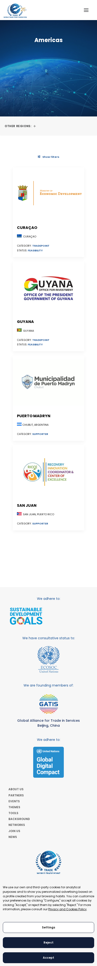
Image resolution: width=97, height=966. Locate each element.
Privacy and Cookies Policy (67, 909)
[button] (86, 10)
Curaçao (27, 227)
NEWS (12, 837)
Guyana (25, 321)
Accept (48, 958)
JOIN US (14, 831)
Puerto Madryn (33, 416)
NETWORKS (16, 825)
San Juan (26, 505)
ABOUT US (16, 789)
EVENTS (14, 801)
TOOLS (13, 813)
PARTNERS (16, 795)
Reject (48, 942)
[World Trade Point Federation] (15, 11)
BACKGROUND (19, 819)
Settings (48, 927)
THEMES (14, 807)
